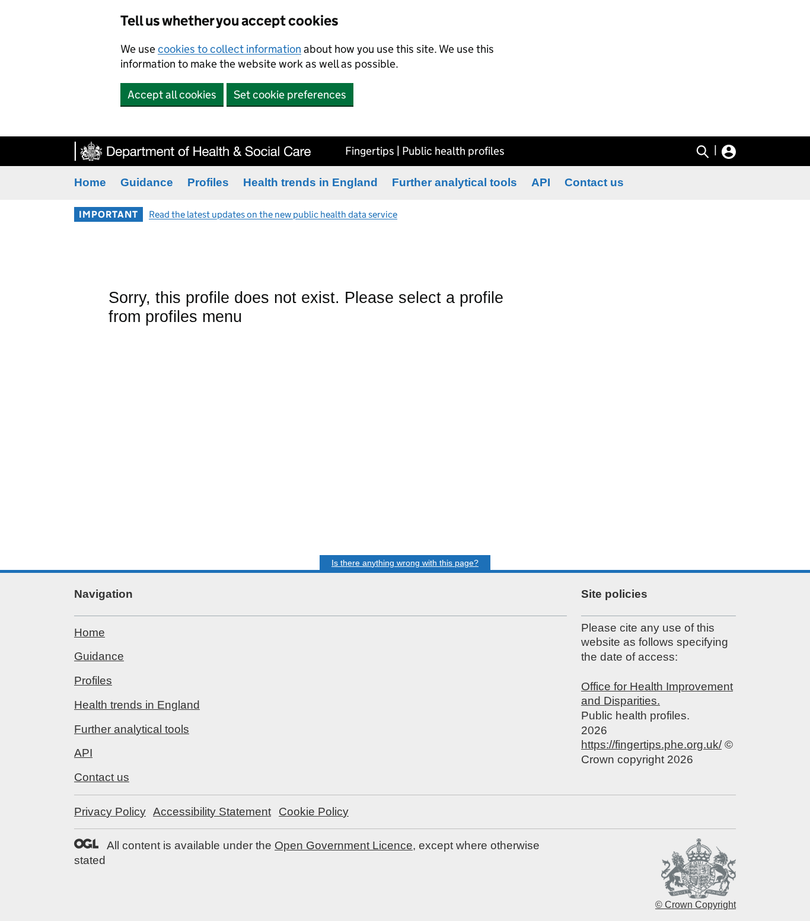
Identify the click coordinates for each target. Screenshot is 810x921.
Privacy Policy (110, 811)
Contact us (594, 182)
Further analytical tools (454, 182)
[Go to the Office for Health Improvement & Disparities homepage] (192, 151)
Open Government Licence (344, 845)
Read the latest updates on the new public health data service (273, 214)
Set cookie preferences (290, 94)
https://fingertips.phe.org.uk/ (651, 744)
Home (90, 182)
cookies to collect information (229, 49)
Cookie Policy (314, 811)
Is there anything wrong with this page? (405, 563)
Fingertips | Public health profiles (425, 151)
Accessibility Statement (212, 811)
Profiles (208, 182)
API (540, 182)
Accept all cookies (171, 94)
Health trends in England (310, 182)
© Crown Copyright (695, 905)
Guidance (146, 182)
